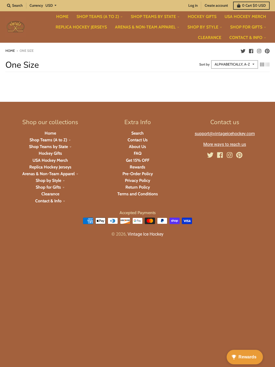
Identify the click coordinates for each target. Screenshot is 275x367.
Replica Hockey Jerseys (50, 167)
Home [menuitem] (62, 16)
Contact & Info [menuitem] (245, 37)
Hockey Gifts (50, 153)
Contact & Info (48, 200)
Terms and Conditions (137, 193)
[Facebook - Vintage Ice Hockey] (251, 50)
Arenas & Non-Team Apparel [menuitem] (145, 27)
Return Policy (137, 187)
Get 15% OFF (137, 160)
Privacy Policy (137, 180)
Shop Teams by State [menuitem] (153, 16)
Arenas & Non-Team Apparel (48, 173)
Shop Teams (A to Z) (48, 139)
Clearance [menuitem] (209, 37)
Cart (254, 5)
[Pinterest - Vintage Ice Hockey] (267, 50)
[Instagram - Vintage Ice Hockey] (259, 50)
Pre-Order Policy (137, 173)
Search (137, 133)
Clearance (50, 193)
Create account (216, 5)
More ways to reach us (224, 144)
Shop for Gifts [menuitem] (246, 27)
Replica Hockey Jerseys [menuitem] (81, 27)
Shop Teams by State (48, 146)
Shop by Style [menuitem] (202, 27)
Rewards (137, 167)
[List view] (267, 64)
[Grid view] (262, 64)
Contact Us (138, 139)
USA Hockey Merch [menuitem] (245, 16)
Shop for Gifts (48, 187)
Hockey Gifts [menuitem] (202, 16)
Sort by (204, 64)
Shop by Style (48, 180)
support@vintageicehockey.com (225, 133)
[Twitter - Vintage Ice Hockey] (243, 50)
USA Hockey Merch (50, 160)
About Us (137, 146)
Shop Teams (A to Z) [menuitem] (98, 16)
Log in (193, 5)
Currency (36, 5)
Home (10, 51)
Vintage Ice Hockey (146, 234)
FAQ (138, 153)
